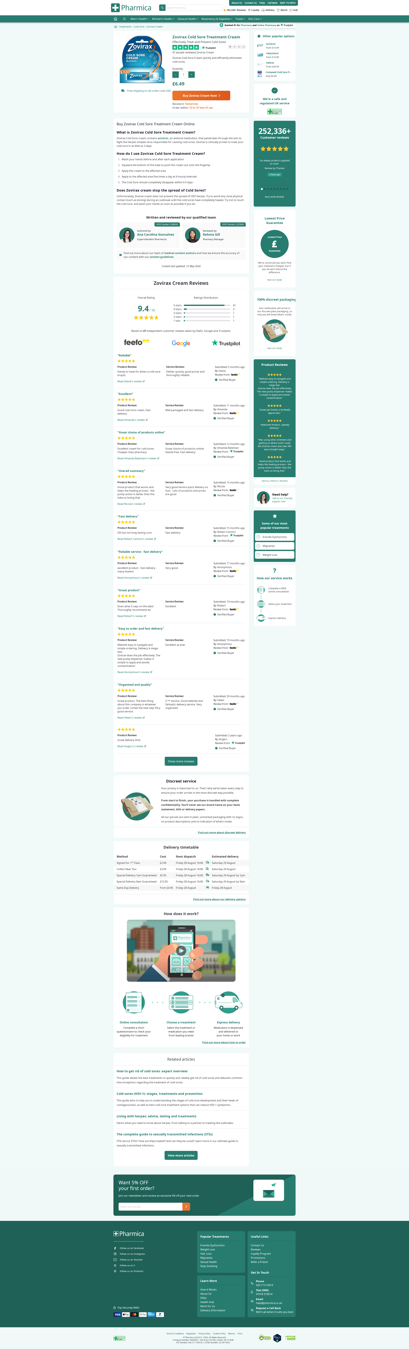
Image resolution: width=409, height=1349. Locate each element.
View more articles (181, 1155)
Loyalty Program (261, 1253)
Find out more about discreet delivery (222, 832)
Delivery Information (212, 1310)
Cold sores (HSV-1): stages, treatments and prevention (160, 1093)
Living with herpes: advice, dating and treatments (156, 1116)
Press (240, 1333)
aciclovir (163, 138)
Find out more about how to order (224, 1042)
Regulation (191, 1333)
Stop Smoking (208, 1266)
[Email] (244, 47)
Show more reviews (181, 761)
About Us (206, 1293)
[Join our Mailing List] (186, 1207)
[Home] (115, 26)
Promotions (258, 1258)
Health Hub (207, 1302)
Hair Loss (206, 1253)
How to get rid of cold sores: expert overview (152, 1071)
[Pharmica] (144, 1233)
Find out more (274, 280)
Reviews (256, 1249)
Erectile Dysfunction (212, 1245)
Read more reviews (274, 197)
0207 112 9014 (287, 2)
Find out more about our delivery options (219, 899)
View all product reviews (275, 481)
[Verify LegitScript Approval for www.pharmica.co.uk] (277, 1338)
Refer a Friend (259, 1262)
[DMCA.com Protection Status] (289, 1338)
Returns (231, 1333)
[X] (235, 47)
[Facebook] (230, 47)
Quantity (177, 68)
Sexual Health (208, 1262)
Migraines (206, 1258)
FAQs (203, 1298)
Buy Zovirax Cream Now (200, 95)
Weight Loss (207, 1249)
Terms (175, 1333)
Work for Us (207, 1306)
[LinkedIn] (239, 47)
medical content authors (180, 253)
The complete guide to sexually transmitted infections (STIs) (165, 1134)
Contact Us (257, 1245)
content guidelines (162, 257)
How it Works (208, 1289)
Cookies (219, 1333)
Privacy (204, 1333)
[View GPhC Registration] (274, 111)
